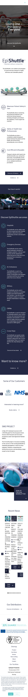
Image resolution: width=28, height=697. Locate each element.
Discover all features (13, 173)
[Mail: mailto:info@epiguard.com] (9, 619)
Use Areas (14, 652)
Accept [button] (10, 694)
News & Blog (14, 656)
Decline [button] (17, 694)
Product (14, 650)
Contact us (13, 178)
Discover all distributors (13, 609)
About (14, 659)
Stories (14, 654)
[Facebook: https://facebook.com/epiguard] (14, 619)
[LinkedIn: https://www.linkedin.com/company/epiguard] (19, 619)
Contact (14, 661)
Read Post (8, 585)
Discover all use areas (13, 350)
